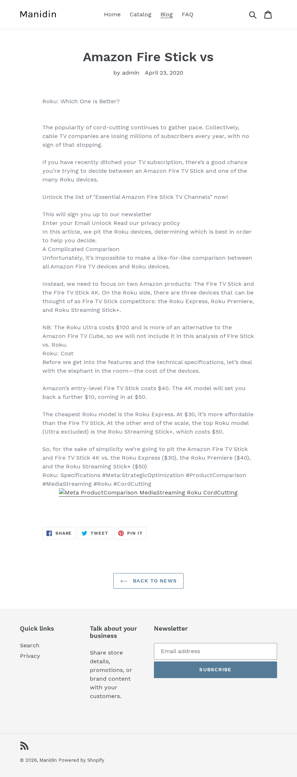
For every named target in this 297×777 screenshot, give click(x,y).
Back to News (154, 581)
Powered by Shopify (81, 760)
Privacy (30, 655)
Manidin (48, 760)
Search (29, 645)
